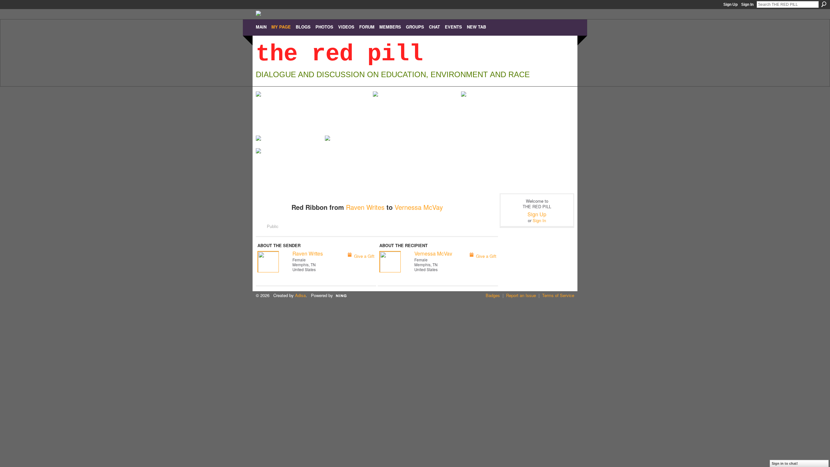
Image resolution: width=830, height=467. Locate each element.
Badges (493, 295)
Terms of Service (558, 295)
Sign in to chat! (785, 463)
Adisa (300, 295)
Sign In (747, 4)
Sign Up (730, 4)
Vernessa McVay (419, 207)
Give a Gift (364, 256)
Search (823, 4)
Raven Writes (365, 207)
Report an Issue (521, 295)
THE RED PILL (339, 54)
